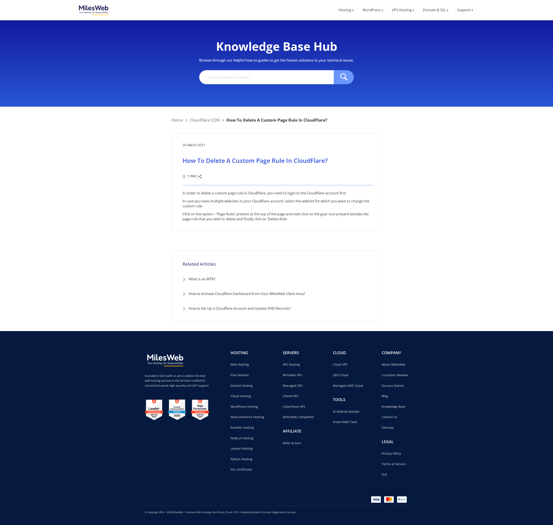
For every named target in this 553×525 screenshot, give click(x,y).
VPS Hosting (291, 364)
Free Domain (239, 375)
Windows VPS (292, 375)
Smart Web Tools (345, 422)
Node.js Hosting (241, 438)
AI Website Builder (346, 411)
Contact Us (389, 417)
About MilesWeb (393, 364)
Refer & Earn (292, 443)
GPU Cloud (340, 375)
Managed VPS (292, 386)
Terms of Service (394, 464)
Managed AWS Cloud (348, 386)
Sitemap (388, 427)
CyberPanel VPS (294, 406)
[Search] (344, 77)
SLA (384, 474)
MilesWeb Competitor (298, 417)
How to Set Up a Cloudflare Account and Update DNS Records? (237, 308)
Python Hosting (241, 459)
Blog (385, 396)
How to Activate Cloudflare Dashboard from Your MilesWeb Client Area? (244, 293)
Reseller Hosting (242, 427)
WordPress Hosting (244, 406)
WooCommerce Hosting (247, 417)
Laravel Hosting (241, 448)
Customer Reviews (395, 375)
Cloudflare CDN (205, 120)
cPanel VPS (290, 396)
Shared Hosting (241, 386)
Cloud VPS (340, 364)
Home (177, 120)
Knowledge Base (393, 406)
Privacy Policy (391, 453)
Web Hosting (239, 364)
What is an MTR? (199, 279)
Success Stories (393, 386)
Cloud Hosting (240, 396)
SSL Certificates (241, 469)
